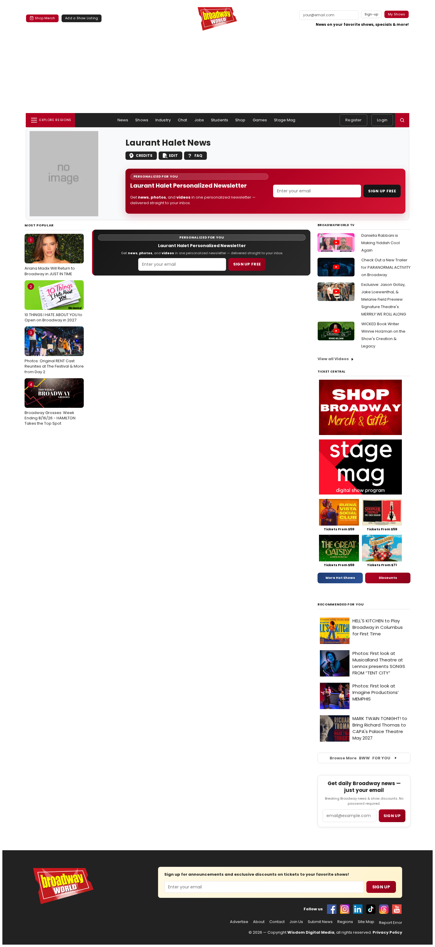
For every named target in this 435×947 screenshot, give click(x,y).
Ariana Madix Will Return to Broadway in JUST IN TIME (50, 256)
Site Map (366, 922)
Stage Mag (284, 120)
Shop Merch (45, 18)
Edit (173, 155)
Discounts (388, 577)
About (259, 922)
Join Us (296, 922)
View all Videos (333, 359)
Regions (345, 922)
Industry (163, 120)
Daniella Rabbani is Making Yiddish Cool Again (380, 243)
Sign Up (381, 887)
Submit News (320, 922)
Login (382, 120)
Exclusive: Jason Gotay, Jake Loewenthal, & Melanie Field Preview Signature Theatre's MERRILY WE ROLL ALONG (383, 299)
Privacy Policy (387, 932)
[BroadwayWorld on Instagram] (344, 909)
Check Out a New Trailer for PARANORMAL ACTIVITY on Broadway (385, 267)
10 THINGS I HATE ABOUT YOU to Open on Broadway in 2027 (53, 303)
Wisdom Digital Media (310, 932)
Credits (144, 155)
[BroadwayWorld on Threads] (383, 909)
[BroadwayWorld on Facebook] (331, 909)
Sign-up (371, 14)
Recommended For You (341, 604)
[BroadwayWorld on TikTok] (370, 909)
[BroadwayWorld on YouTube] (397, 909)
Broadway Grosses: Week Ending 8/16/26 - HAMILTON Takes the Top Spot (50, 404)
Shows (141, 120)
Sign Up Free (382, 191)
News (122, 120)
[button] (402, 120)
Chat (182, 120)
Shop (240, 120)
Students (219, 120)
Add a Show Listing (81, 18)
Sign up (392, 816)
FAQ (198, 155)
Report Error (390, 922)
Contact (277, 922)
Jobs (199, 120)
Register (353, 120)
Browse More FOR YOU (360, 758)
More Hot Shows (340, 577)
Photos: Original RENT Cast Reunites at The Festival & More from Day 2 (54, 352)
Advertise (239, 922)
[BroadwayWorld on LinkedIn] (357, 909)
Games (260, 120)
